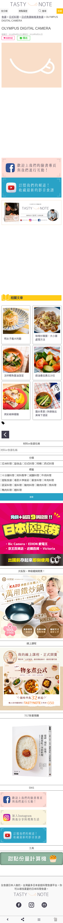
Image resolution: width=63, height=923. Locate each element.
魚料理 (52, 485)
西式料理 (49, 463)
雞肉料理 (41, 485)
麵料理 (18, 490)
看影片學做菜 (21, 480)
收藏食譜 (9, 38)
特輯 (39, 463)
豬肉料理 (29, 485)
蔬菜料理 (7, 485)
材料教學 (22, 475)
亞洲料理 (7, 463)
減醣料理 (34, 475)
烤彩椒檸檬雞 (11, 414)
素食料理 (36, 480)
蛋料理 (18, 485)
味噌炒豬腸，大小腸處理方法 (46, 338)
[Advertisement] (31, 121)
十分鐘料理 (8, 475)
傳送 (25, 38)
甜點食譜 (7, 480)
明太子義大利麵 (12, 338)
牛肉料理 (46, 475)
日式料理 (29, 463)
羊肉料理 (49, 480)
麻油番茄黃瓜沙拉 (45, 375)
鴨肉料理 (7, 490)
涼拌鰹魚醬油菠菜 (14, 375)
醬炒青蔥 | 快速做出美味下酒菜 (46, 413)
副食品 (18, 463)
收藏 (60, 11)
